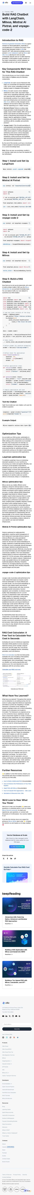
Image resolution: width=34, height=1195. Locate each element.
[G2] (19, 1016)
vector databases (13, 53)
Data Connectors (6, 1124)
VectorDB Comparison (8, 1115)
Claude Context (6, 1064)
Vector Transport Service (9, 1075)
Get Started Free (17, 2)
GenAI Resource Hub (7, 1112)
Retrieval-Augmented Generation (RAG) (13, 44)
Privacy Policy (17, 1174)
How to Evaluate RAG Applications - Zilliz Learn (17, 791)
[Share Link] (15, 858)
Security (24, 1174)
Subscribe (17, 1029)
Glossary (4, 1127)
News (3, 1150)
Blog (3, 1106)
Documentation (6, 1084)
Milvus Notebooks (7, 1098)
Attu (3, 1070)
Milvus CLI (5, 1072)
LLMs (22, 49)
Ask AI (28, 1191)
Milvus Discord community (10, 810)
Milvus (25, 53)
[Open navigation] (30, 2)
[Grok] (10, 1037)
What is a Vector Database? (9, 1133)
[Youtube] (3, 1016)
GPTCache (5, 1067)
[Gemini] (18, 1037)
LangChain (7, 83)
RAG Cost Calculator (8, 655)
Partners (4, 1153)
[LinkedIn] (6, 1016)
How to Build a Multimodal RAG (13, 781)
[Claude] (14, 1037)
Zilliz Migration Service (8, 1055)
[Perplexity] (7, 1037)
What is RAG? (6, 1130)
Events (4, 1156)
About (4, 1144)
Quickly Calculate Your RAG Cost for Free (17, 868)
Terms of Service (6, 1174)
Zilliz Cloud (5, 55)
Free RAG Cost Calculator (9, 1092)
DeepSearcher (6, 1061)
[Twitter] (10, 1016)
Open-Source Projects (8, 1086)
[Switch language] (25, 2)
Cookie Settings (6, 1177)
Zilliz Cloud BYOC (6, 1049)
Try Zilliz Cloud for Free (17, 846)
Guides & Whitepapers (8, 1118)
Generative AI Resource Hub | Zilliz (14, 793)
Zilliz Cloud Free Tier (7, 1052)
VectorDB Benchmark (8, 1089)
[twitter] (3, 858)
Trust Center (5, 1136)
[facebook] (7, 858)
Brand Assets (6, 1161)
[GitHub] (13, 1016)
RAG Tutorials (6, 1095)
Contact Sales (6, 1159)
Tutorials (7, 12)
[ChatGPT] (3, 1037)
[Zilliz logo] (5, 2)
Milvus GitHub (12, 821)
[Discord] (16, 1016)
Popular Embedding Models (9, 1121)
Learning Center (6, 1109)
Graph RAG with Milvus (10, 788)
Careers (4, 1147)
